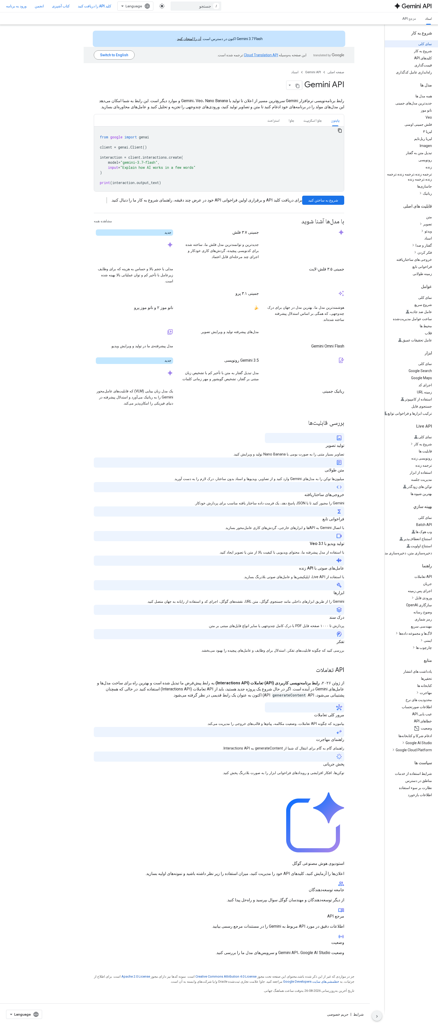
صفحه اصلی (335, 72)
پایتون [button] (335, 120)
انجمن (39, 6)
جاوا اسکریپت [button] (312, 120)
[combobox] (196, 6)
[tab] (335, 120)
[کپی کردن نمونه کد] (340, 130)
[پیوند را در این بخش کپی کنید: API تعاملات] (311, 670)
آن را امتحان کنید (189, 39)
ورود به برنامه (16, 6)
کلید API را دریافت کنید (94, 6)
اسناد (428, 18)
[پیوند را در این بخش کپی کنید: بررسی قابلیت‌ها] (303, 423)
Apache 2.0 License (135, 976)
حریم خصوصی (338, 1014)
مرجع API (409, 18)
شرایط (358, 1014)
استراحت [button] (273, 120)
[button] (407, 193)
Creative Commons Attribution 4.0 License (226, 976)
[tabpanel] (219, 158)
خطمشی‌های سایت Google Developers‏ (311, 981)
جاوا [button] (291, 120)
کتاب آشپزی (61, 6)
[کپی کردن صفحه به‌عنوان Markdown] (297, 85)
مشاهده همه (103, 221)
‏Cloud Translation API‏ (261, 55)
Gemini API (313, 72)
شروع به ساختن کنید (323, 200)
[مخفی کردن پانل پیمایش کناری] (377, 1016)
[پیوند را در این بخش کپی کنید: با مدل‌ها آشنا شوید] (296, 222)
